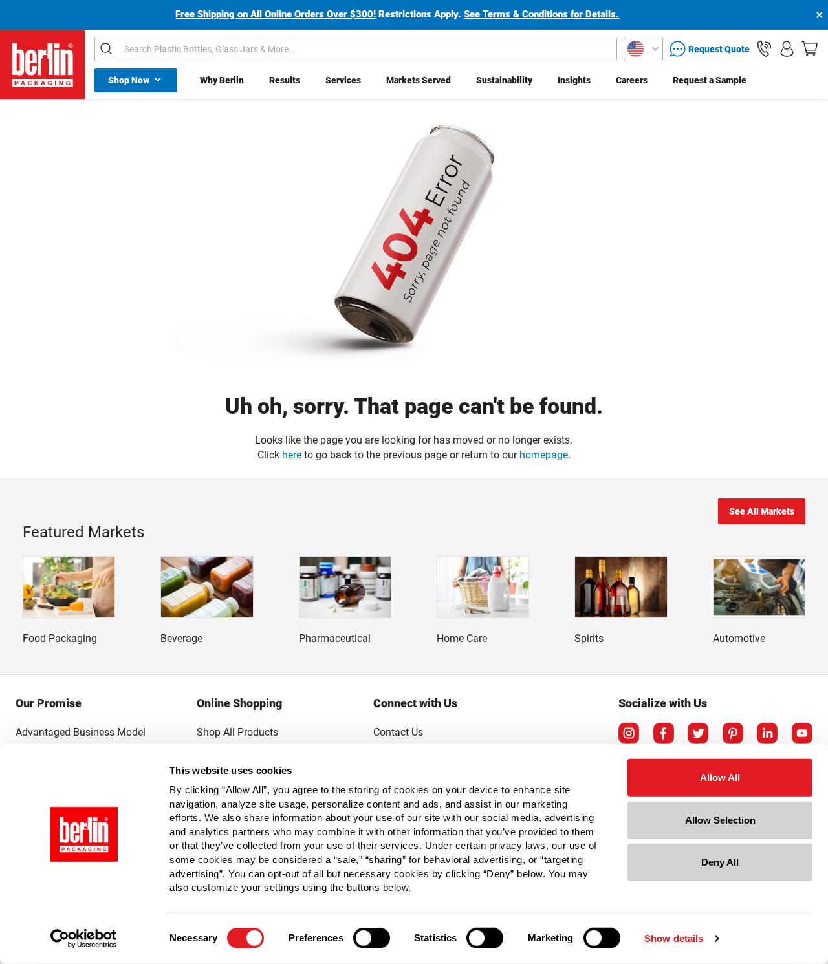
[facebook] (663, 733)
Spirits (589, 638)
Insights (574, 80)
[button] (764, 49)
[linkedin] (767, 733)
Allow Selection (720, 819)
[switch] (371, 938)
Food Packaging (60, 638)
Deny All (720, 862)
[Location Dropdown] (643, 49)
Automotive (739, 638)
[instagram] (628, 733)
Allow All (720, 777)
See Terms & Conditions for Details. (541, 14)
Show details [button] (673, 938)
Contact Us (398, 732)
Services (343, 80)
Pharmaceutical (335, 638)
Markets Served (418, 80)
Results (284, 80)
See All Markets (761, 511)
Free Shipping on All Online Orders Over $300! (275, 14)
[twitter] (698, 733)
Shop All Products (237, 732)
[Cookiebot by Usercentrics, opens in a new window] (83, 938)
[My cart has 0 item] (809, 49)
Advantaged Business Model (81, 732)
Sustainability (504, 80)
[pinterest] (733, 733)
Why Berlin (222, 80)
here (291, 455)
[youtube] (802, 733)
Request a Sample (709, 80)
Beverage (181, 638)
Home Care (462, 638)
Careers (632, 80)
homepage (543, 455)
